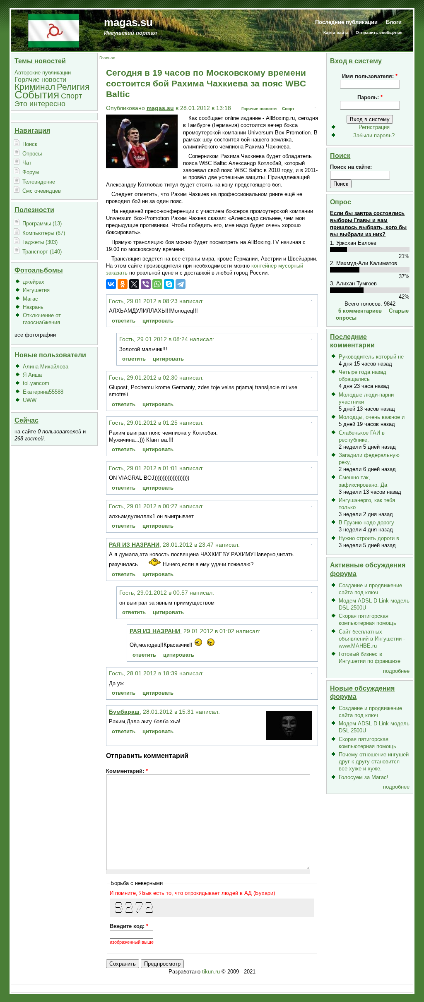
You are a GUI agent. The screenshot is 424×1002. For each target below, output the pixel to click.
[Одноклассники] (123, 284)
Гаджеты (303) (40, 242)
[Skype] (169, 284)
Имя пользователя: (370, 76)
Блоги (394, 22)
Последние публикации (346, 22)
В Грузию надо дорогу (366, 522)
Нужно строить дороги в (369, 538)
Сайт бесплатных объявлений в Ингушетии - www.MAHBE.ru (372, 639)
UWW (29, 400)
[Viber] (146, 284)
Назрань (33, 307)
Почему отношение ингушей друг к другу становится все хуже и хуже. (374, 761)
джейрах (33, 282)
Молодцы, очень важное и (372, 417)
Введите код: (129, 926)
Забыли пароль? (374, 135)
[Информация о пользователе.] (289, 738)
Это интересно (39, 103)
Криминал (34, 86)
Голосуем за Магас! (363, 777)
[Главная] (53, 30)
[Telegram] (181, 284)
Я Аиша (32, 375)
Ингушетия (36, 290)
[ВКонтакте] (111, 284)
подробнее (396, 671)
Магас (30, 299)
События (36, 94)
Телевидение (38, 182)
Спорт (71, 95)
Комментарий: (127, 771)
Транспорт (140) (42, 252)
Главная (107, 57)
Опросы (32, 154)
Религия (73, 86)
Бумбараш (124, 711)
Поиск (29, 144)
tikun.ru (211, 972)
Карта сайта (336, 32)
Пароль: (370, 97)
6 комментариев (360, 311)
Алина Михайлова (45, 366)
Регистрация (374, 127)
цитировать (157, 321)
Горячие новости (40, 79)
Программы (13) (42, 223)
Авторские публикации (42, 72)
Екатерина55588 (43, 392)
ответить (123, 321)
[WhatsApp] (157, 284)
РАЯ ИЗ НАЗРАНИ (134, 544)
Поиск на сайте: (351, 167)
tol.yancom (36, 383)
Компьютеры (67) (43, 233)
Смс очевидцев (41, 191)
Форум (30, 172)
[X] (134, 284)
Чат (26, 163)
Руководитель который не (371, 357)
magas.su (128, 22)
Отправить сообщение (379, 32)
